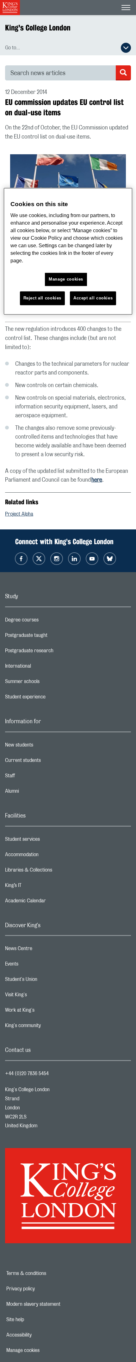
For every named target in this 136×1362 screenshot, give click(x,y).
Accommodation (47, 856)
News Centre (44, 950)
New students (44, 746)
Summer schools (47, 683)
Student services (47, 841)
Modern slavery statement (55, 1304)
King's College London (38, 27)
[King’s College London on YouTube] (92, 558)
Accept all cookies (93, 298)
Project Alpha (19, 514)
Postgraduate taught (51, 637)
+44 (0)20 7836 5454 (27, 1073)
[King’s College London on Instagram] (56, 558)
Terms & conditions (48, 1273)
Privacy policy (42, 1288)
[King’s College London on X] (39, 558)
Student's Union (46, 981)
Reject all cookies (42, 298)
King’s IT (38, 887)
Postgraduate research (54, 652)
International (43, 668)
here (96, 480)
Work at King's (45, 1012)
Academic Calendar (50, 902)
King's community (48, 1027)
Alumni (37, 793)
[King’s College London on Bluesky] (109, 558)
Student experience (50, 698)
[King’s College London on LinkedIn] (74, 558)
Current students (48, 762)
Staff (35, 777)
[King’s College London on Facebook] (21, 558)
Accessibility (40, 1334)
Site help (37, 1319)
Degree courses (47, 621)
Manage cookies (44, 1350)
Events (37, 965)
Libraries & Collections (53, 871)
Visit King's (41, 996)
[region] (68, 251)
